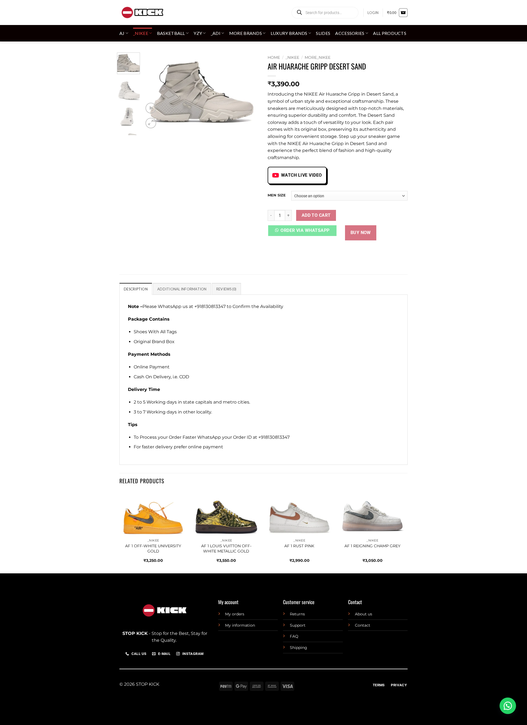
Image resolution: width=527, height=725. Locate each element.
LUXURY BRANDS (289, 33)
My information (240, 625)
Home (274, 57)
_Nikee (140, 33)
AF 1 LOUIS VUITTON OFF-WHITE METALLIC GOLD (226, 548)
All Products (389, 33)
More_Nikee (317, 57)
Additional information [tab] (182, 289)
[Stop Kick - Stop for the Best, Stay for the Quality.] (142, 12)
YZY (198, 33)
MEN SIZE (277, 195)
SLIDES (323, 33)
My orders (234, 614)
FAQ (294, 636)
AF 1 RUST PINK (299, 545)
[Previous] (153, 91)
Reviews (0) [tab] (226, 289)
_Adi (215, 33)
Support (297, 625)
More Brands (245, 33)
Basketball (171, 33)
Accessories (350, 33)
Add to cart (316, 215)
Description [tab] (136, 289)
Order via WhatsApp (305, 230)
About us (363, 614)
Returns (297, 614)
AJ (122, 33)
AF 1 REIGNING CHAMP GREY (372, 545)
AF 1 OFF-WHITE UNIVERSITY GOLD (153, 548)
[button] (373, 13)
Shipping (298, 647)
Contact (362, 625)
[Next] (250, 91)
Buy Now (361, 232)
